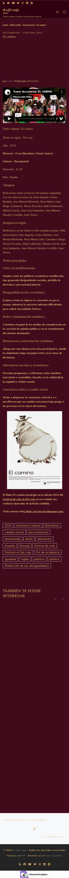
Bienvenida (15, 25)
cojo (9, 81)
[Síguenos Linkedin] (27, 3)
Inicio (5, 25)
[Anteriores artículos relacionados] (55, 598)
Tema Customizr (53, 855)
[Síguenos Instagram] (23, 3)
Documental (28, 25)
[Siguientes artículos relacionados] (62, 598)
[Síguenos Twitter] (18, 3)
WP (23, 855)
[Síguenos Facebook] (8, 3)
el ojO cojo (19, 850)
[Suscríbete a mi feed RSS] (4, 3)
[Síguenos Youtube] (13, 3)
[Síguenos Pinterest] (32, 3)
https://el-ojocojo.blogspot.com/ (45, 511)
